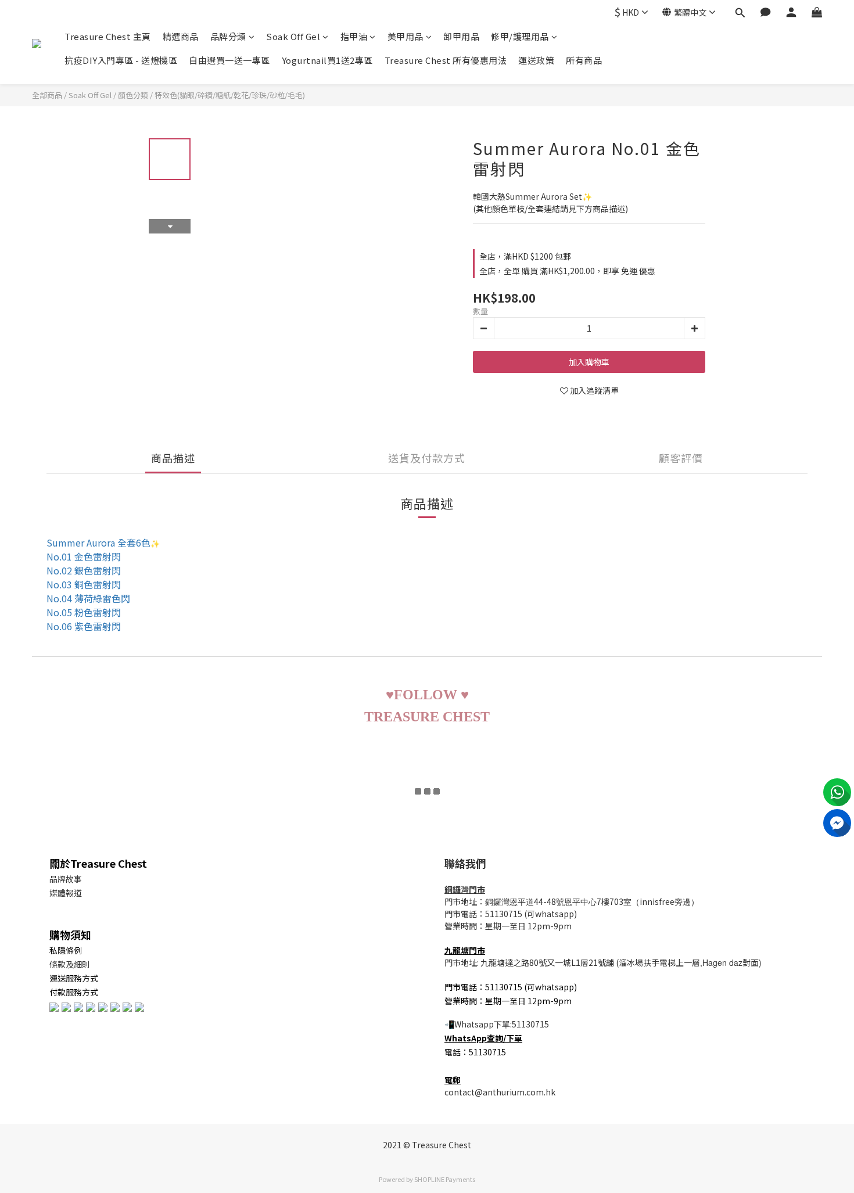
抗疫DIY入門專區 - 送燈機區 (120, 60)
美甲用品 (405, 36)
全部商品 (47, 94)
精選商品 (181, 36)
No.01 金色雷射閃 (83, 556)
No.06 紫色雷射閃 (83, 626)
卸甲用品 (461, 36)
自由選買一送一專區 (229, 60)
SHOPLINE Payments (444, 1179)
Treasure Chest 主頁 (107, 36)
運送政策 (536, 60)
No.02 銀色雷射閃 (83, 570)
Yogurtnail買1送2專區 (327, 60)
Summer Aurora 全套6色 (98, 542)
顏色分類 (133, 94)
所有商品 (584, 60)
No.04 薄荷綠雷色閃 (88, 598)
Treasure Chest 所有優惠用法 (446, 60)
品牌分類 (228, 36)
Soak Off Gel (293, 36)
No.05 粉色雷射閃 (83, 612)
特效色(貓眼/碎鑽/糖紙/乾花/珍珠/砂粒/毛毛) (230, 94)
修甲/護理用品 (520, 36)
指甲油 (354, 36)
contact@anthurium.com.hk (499, 1092)
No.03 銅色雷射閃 (83, 584)
